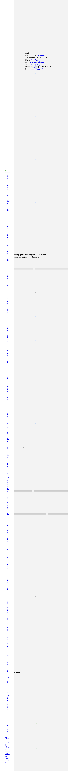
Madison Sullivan (37, 62)
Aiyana (35, 67)
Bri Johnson (41, 55)
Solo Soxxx (7, 722)
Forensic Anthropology (7, 758)
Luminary (8, 424)
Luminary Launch (8, 524)
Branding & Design (8, 398)
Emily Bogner (36, 64)
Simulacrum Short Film (8, 454)
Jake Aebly (35, 60)
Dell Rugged (7, 551)
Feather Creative (41, 69)
